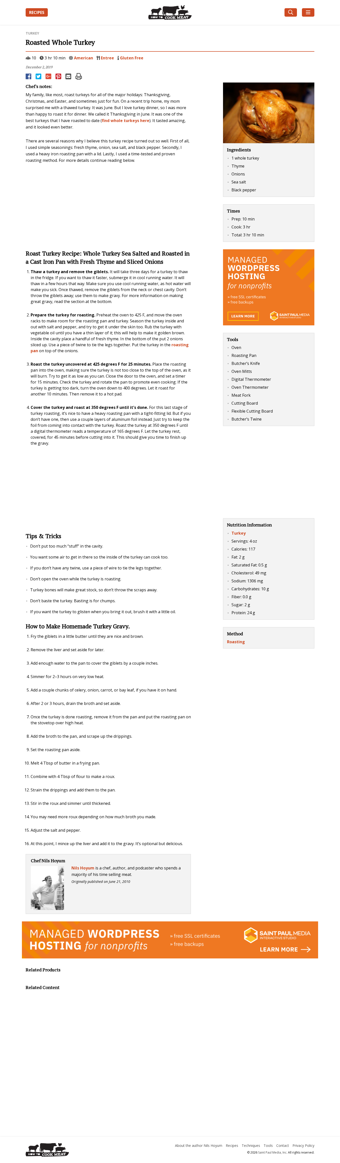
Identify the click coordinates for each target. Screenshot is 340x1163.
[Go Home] (71, 1150)
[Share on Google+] (49, 76)
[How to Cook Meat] (170, 12)
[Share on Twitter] (39, 76)
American (83, 58)
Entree (107, 58)
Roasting (236, 642)
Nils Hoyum (82, 868)
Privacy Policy (303, 1145)
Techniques (251, 1145)
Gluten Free (131, 58)
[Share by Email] (68, 76)
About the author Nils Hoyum (198, 1145)
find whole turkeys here (125, 120)
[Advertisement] (108, 206)
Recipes (36, 12)
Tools (268, 1145)
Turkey (32, 33)
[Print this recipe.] (78, 76)
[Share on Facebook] (29, 76)
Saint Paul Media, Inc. (272, 1152)
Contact (282, 1145)
